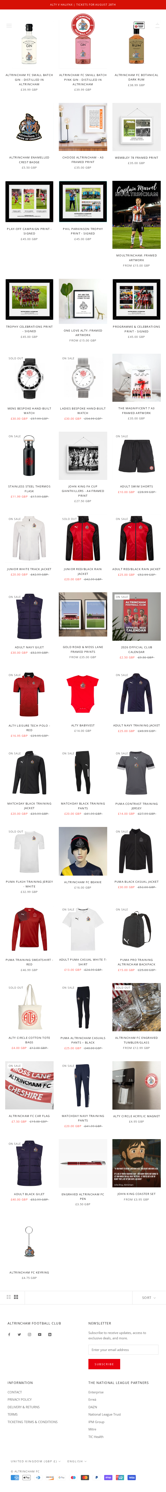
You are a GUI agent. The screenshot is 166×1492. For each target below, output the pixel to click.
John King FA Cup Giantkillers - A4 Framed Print (83, 491)
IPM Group (96, 1422)
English (75, 1461)
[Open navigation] (9, 25)
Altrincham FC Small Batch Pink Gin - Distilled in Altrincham (83, 79)
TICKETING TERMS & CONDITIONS (32, 1422)
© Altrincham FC (25, 1471)
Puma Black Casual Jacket (137, 882)
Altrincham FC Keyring (29, 1272)
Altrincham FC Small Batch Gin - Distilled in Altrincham (29, 79)
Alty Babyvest (83, 725)
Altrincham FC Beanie (83, 882)
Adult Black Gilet (29, 1194)
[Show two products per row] (9, 1297)
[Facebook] (9, 1334)
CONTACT (15, 1392)
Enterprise (96, 1392)
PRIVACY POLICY (20, 1399)
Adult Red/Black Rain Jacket (136, 569)
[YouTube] (39, 1334)
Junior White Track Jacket (29, 569)
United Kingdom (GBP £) (34, 1461)
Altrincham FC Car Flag (29, 1116)
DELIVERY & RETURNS (24, 1407)
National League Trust (104, 1414)
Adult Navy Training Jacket (136, 725)
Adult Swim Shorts (136, 486)
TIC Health (96, 1437)
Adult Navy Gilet (29, 647)
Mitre (92, 1429)
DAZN (92, 1407)
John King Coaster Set (137, 1194)
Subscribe (104, 1364)
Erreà (92, 1399)
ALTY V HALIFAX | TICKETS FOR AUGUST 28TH (83, 4)
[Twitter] (19, 1334)
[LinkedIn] (49, 1334)
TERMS (13, 1414)
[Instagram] (29, 1334)
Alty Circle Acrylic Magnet (136, 1116)
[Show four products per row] (16, 1297)
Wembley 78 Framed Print (136, 158)
